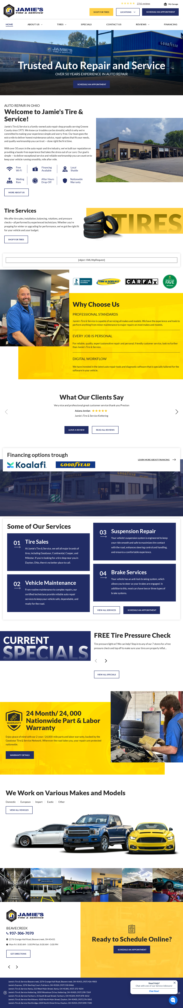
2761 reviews (143, 3)
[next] (17, 967)
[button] (177, 412)
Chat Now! (154, 991)
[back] (9, 967)
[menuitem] (9, 25)
